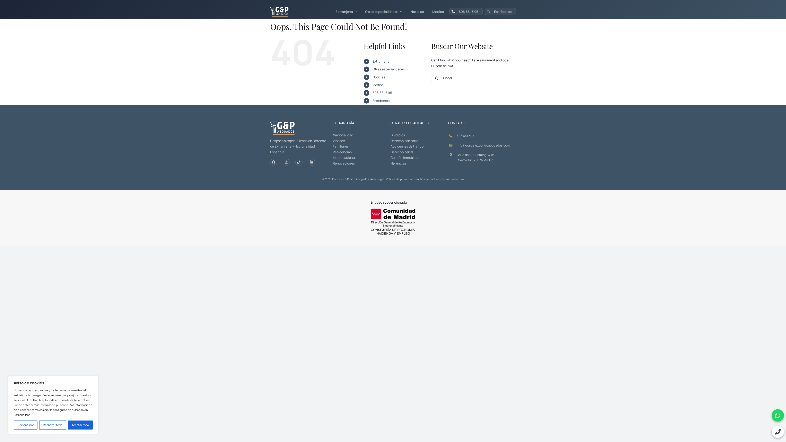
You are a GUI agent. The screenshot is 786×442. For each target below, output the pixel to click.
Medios (378, 85)
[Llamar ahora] (778, 432)
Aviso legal (377, 179)
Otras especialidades (389, 69)
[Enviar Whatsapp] (778, 415)
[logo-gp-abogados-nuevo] (279, 8)
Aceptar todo (80, 425)
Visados (339, 141)
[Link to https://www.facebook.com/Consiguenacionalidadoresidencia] (273, 162)
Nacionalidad (343, 135)
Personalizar (26, 425)
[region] (53, 405)
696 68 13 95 (382, 92)
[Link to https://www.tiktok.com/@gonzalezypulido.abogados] (299, 162)
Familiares (341, 146)
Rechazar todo (52, 425)
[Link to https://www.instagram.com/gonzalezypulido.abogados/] (286, 162)
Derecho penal (402, 152)
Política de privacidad (399, 179)
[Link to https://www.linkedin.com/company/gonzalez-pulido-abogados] (311, 162)
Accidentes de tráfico (407, 146)
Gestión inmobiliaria (406, 157)
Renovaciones (344, 163)
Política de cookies (428, 179)
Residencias (342, 152)
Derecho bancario (404, 141)
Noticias (379, 77)
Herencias (398, 163)
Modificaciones (344, 157)
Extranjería (381, 61)
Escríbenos (381, 100)
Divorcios (398, 135)
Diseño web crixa (453, 179)
